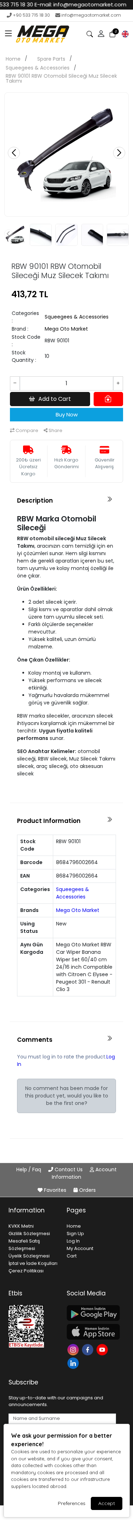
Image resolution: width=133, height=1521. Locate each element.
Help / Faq (29, 1169)
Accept (106, 1503)
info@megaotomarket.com (91, 15)
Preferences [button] (71, 1503)
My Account (80, 1248)
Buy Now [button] (67, 414)
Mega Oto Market (66, 328)
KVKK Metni (21, 1226)
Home (13, 58)
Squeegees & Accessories (38, 67)
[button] (8, 34)
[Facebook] (88, 1349)
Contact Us (68, 1169)
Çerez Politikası (26, 1270)
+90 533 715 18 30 (31, 15)
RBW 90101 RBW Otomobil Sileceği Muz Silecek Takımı (61, 78)
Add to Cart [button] (54, 399)
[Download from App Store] (91, 1332)
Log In (73, 1241)
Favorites (55, 1190)
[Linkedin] (74, 1362)
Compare (26, 430)
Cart (72, 1255)
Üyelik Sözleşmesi (29, 1255)
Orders (87, 1190)
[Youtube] (103, 1349)
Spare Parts (51, 58)
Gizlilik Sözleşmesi (29, 1233)
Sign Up (75, 1233)
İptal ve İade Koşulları (33, 1263)
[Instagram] (74, 1349)
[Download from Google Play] (91, 1313)
